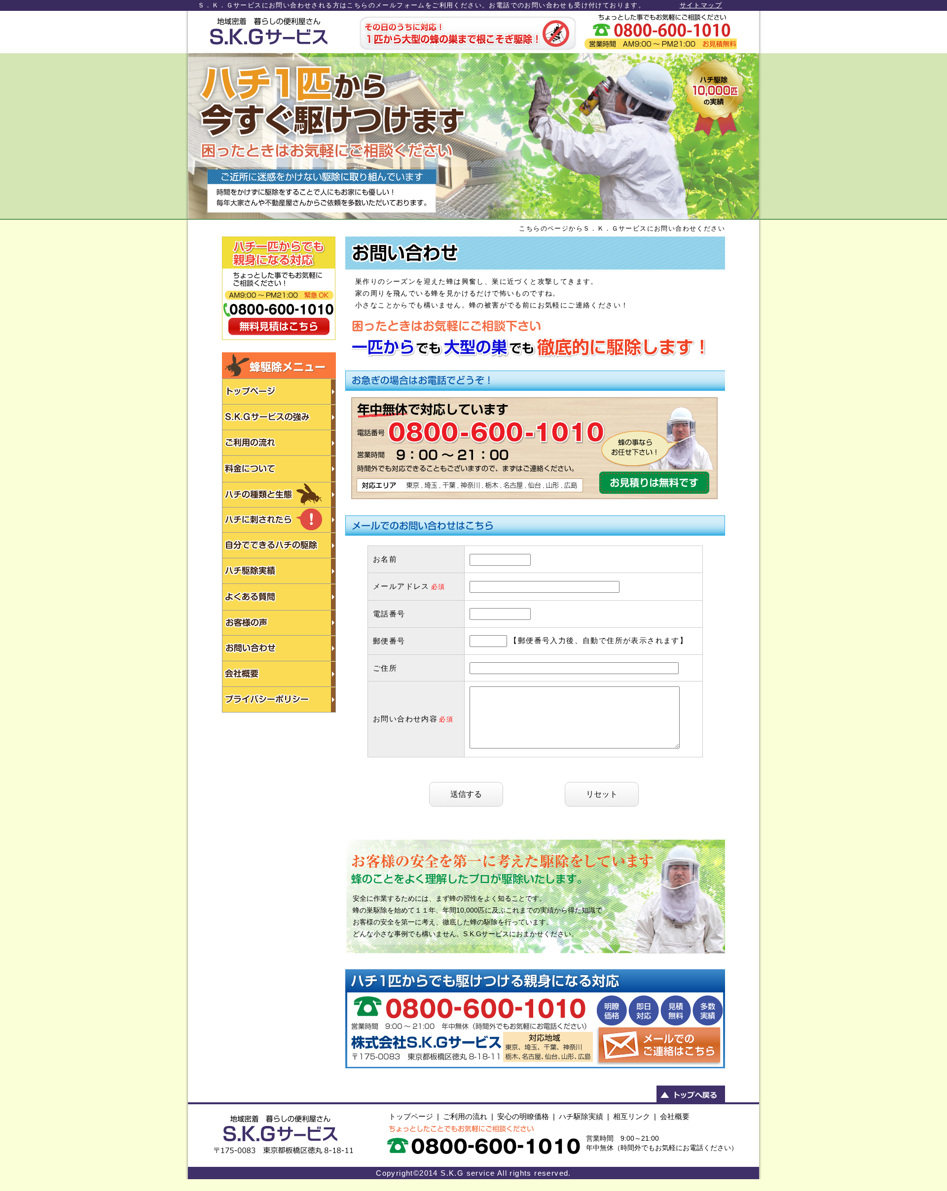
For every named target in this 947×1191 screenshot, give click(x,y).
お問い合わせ (660, 32)
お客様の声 (279, 623)
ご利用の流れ (279, 443)
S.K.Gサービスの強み (279, 417)
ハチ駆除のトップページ (279, 392)
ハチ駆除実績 (581, 1116)
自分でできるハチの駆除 (279, 545)
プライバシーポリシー (279, 700)
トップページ (411, 1116)
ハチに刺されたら (279, 520)
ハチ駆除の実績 (279, 571)
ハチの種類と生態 (279, 495)
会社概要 (675, 1116)
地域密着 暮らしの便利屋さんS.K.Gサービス (268, 32)
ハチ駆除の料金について (279, 469)
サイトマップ (701, 5)
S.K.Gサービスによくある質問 (279, 597)
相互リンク (631, 1116)
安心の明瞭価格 (523, 1116)
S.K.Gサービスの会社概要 (279, 674)
